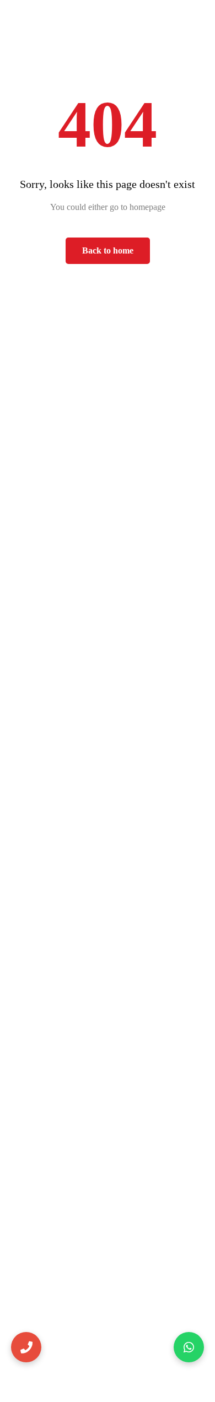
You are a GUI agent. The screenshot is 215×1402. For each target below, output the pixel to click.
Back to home (107, 250)
